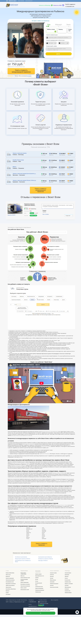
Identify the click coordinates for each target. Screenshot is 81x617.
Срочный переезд (68, 572)
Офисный (66, 576)
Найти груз (22, 575)
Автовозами (52, 581)
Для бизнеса (8, 594)
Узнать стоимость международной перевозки (21, 71)
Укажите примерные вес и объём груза (55, 40)
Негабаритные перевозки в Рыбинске (45, 558)
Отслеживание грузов (10, 581)
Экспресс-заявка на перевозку (40, 20)
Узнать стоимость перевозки (41, 544)
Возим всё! (8, 576)
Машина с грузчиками (69, 583)
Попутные (52, 576)
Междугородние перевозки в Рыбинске (22, 558)
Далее (58, 53)
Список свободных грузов (25, 577)
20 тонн (36, 579)
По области (67, 588)
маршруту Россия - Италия (62, 505)
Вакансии (7, 590)
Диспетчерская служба (25, 589)
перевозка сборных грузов (58, 473)
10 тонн (36, 581)
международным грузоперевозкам (50, 431)
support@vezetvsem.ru (33, 606)
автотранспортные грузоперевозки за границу (22, 435)
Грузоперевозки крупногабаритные (45, 556)
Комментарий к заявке (51, 46)
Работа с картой (23, 587)
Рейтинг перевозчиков (24, 582)
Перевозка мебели (68, 592)
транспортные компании (28, 443)
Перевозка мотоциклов (54, 583)
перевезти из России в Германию (18, 465)
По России (52, 574)
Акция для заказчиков (10, 578)
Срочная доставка (53, 572)
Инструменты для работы (25, 584)
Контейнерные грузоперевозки (21, 556)
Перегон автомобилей (39, 588)
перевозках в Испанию (44, 453)
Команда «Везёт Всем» (10, 572)
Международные (68, 587)
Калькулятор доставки (54, 587)
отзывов (28, 75)
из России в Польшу (45, 446)
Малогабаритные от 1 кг (39, 575)
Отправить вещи (68, 581)
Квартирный (67, 574)
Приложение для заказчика (11, 583)
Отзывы (7, 592)
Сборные (36, 577)
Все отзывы (46, 214)
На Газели (66, 585)
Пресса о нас (8, 574)
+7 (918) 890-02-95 (69, 6)
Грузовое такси (67, 590)
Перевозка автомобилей (39, 590)
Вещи (36, 584)
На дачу (66, 578)
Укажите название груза (52, 34)
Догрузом (51, 585)
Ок (40, 613)
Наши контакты (8, 587)
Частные (51, 578)
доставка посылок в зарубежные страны (20, 463)
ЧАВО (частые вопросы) (10, 585)
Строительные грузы (39, 586)
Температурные (38, 591)
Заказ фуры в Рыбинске (43, 560)
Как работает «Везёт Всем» (11, 588)
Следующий (67, 215)
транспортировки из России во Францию (46, 491)
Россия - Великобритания (61, 480)
